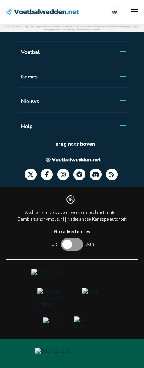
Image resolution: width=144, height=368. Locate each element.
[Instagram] (65, 175)
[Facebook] (49, 175)
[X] (33, 175)
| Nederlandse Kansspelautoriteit (96, 219)
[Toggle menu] (134, 12)
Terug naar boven (73, 144)
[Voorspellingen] (114, 175)
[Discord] (98, 175)
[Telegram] (81, 175)
